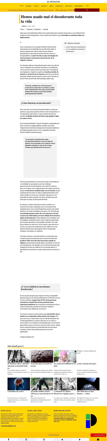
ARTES (51, 6)
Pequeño (30, 29)
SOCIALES (44, 6)
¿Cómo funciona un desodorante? (76, 47)
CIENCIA (36, 6)
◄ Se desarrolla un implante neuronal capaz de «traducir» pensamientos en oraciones (30, 10)
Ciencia (24, 26)
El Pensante (53, 1)
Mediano (38, 29)
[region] (74, 69)
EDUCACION (68, 6)
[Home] (98, 440)
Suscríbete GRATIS (99, 435)
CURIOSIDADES (78, 6)
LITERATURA (59, 6)
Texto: (22, 29)
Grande (45, 29)
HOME (21, 6)
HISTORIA (28, 6)
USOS (87, 6)
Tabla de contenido (73, 43)
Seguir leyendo (5, 423)
